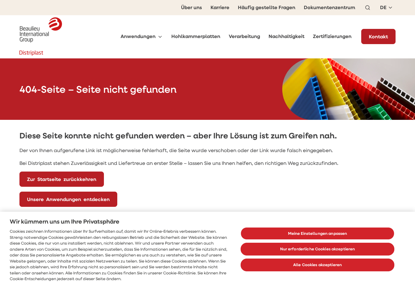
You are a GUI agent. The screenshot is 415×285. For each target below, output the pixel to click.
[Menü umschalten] (160, 37)
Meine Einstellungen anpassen (317, 233)
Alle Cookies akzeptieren (317, 264)
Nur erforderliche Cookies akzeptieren (317, 249)
